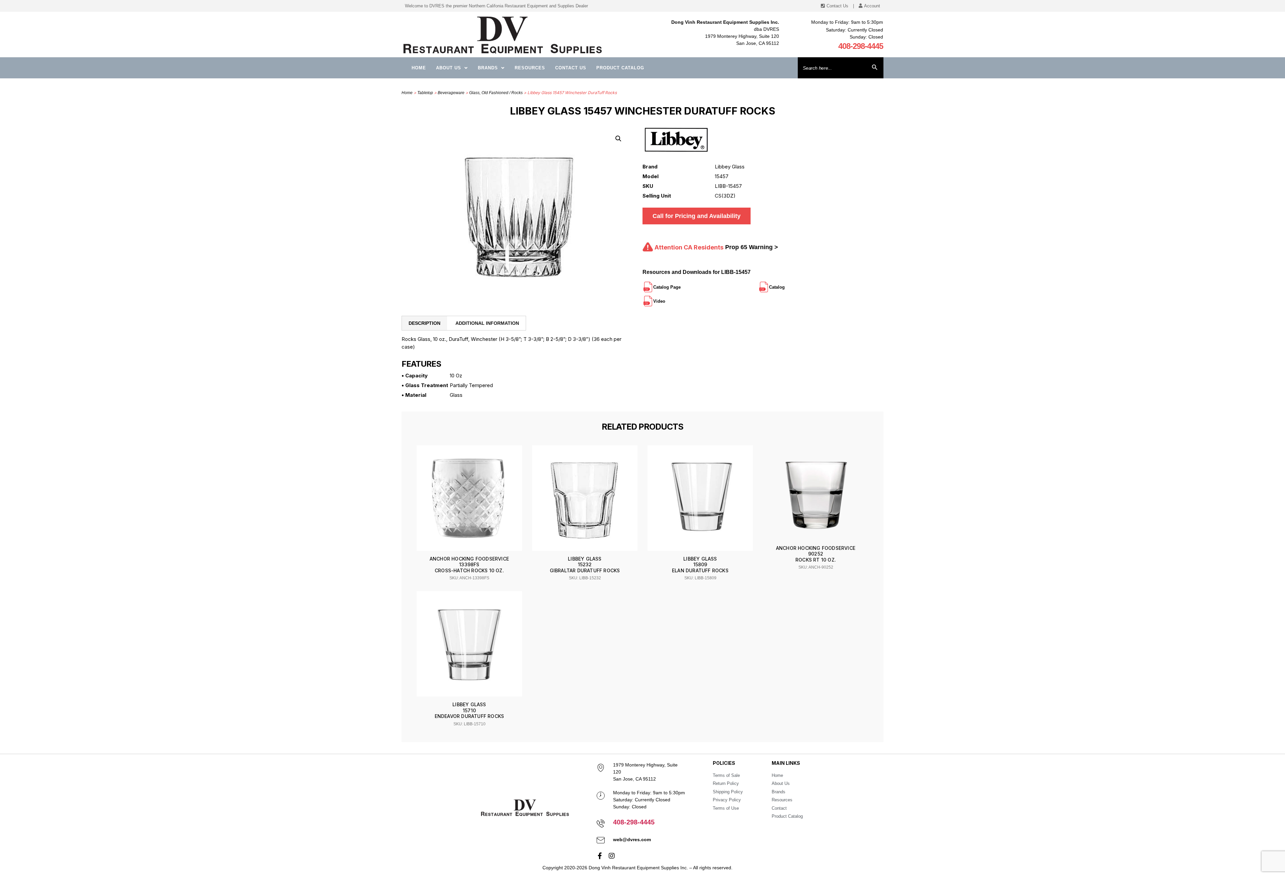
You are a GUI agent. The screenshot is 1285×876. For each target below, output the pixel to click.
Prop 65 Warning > (751, 247)
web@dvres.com (632, 839)
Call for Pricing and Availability (697, 216)
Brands (488, 68)
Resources (530, 68)
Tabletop (425, 92)
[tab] (424, 323)
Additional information (487, 323)
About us (448, 68)
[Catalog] (785, 284)
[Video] (666, 298)
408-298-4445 (860, 46)
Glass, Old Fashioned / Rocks (496, 92)
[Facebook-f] (600, 856)
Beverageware (451, 92)
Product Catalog (620, 68)
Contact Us (570, 68)
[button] (618, 139)
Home (419, 68)
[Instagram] (611, 856)
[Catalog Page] (681, 284)
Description (424, 323)
